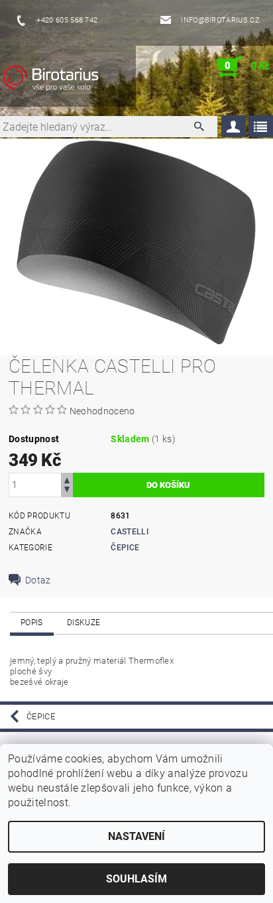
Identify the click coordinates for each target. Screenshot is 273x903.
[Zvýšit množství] (67, 479)
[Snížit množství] (67, 491)
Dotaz (38, 580)
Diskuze (83, 622)
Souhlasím (136, 879)
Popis (32, 622)
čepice (125, 547)
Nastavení (136, 836)
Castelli (129, 531)
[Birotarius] (65, 80)
